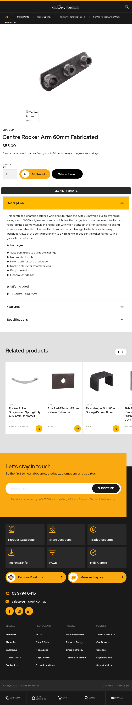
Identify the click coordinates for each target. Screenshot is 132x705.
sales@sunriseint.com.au (28, 601)
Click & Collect (44, 642)
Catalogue (11, 649)
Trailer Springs (44, 16)
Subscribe (106, 488)
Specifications (17, 320)
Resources (42, 649)
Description (15, 203)
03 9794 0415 (23, 593)
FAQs (39, 634)
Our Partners (13, 657)
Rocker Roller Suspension (72, 16)
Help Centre (43, 657)
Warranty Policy (75, 634)
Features (13, 307)
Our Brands (102, 642)
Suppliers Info (104, 657)
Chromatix (108, 685)
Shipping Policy (74, 649)
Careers (101, 649)
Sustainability (104, 665)
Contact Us (12, 665)
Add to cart (38, 174)
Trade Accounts (105, 634)
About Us (11, 642)
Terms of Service (76, 657)
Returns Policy (74, 642)
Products (11, 634)
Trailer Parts (23, 16)
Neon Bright (123, 685)
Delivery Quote (66, 190)
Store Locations (45, 665)
